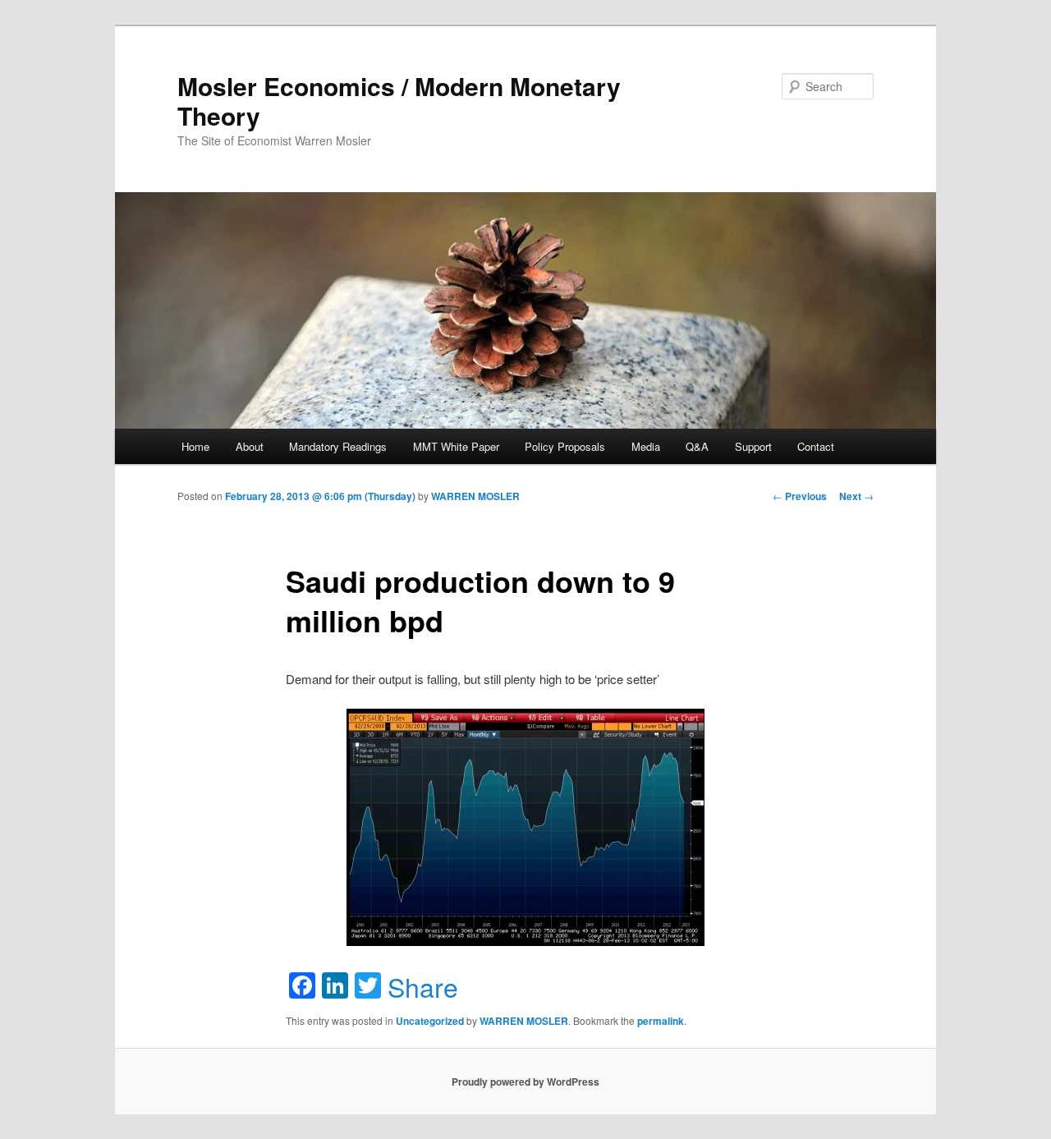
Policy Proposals (565, 446)
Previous (800, 496)
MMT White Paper (456, 446)
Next (856, 496)
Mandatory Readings (338, 446)
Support (753, 446)
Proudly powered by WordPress (525, 1081)
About (250, 446)
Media (645, 446)
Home (195, 446)
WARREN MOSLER (475, 496)
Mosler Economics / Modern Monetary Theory (399, 100)
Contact (815, 446)
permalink (660, 1020)
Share (423, 986)
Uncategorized (430, 1020)
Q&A (697, 446)
